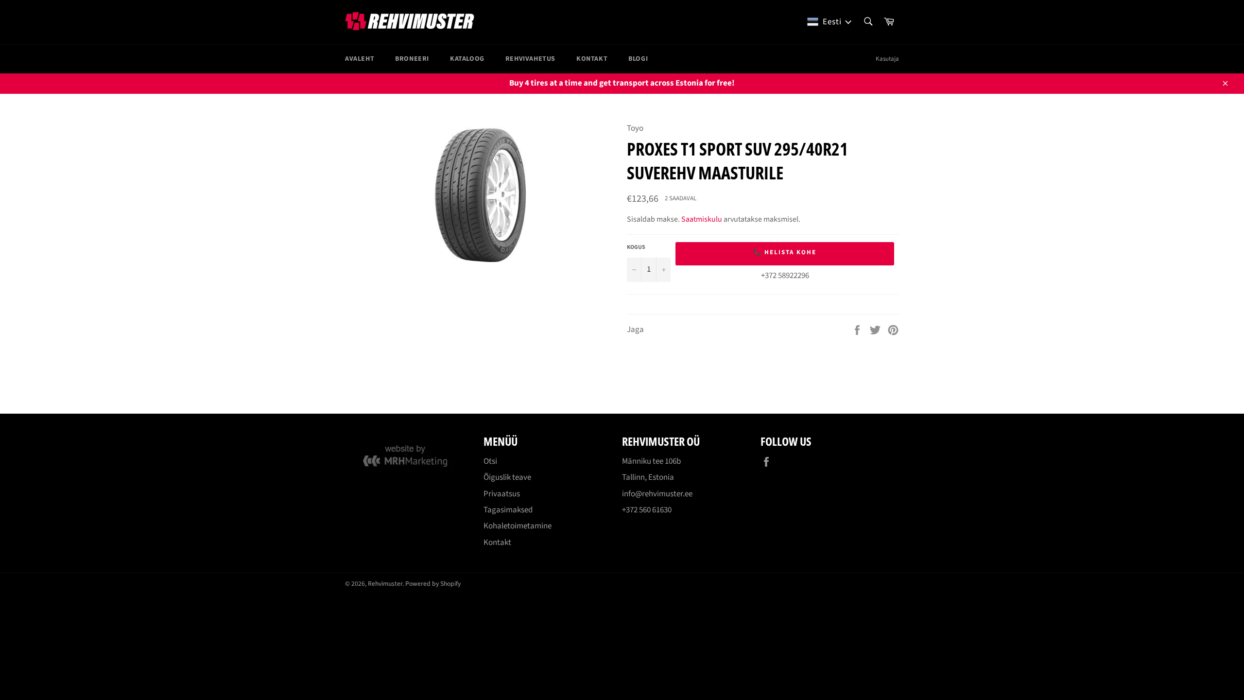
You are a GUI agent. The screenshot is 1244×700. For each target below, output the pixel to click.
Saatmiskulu (701, 219)
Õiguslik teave (507, 477)
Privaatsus (502, 494)
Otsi (490, 461)
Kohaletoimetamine (518, 526)
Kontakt (591, 59)
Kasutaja (887, 58)
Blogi (638, 59)
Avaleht (359, 59)
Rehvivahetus (530, 59)
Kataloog (467, 59)
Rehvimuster (385, 583)
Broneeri (412, 59)
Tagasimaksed (508, 510)
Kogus (636, 247)
